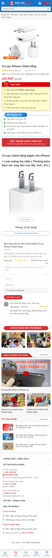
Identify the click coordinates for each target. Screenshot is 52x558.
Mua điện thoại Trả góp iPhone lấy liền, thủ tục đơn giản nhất (31, 445)
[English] (45, 3)
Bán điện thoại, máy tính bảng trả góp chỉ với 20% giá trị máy (32, 427)
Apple (47, 74)
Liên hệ (37, 74)
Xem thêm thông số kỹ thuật (26, 233)
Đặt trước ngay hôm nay (26, 142)
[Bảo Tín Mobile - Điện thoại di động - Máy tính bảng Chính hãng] (26, 3)
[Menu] (3, 3)
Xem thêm (44, 355)
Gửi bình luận (13, 297)
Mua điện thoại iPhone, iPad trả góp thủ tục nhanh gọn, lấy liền (31, 436)
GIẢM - (11, 58)
